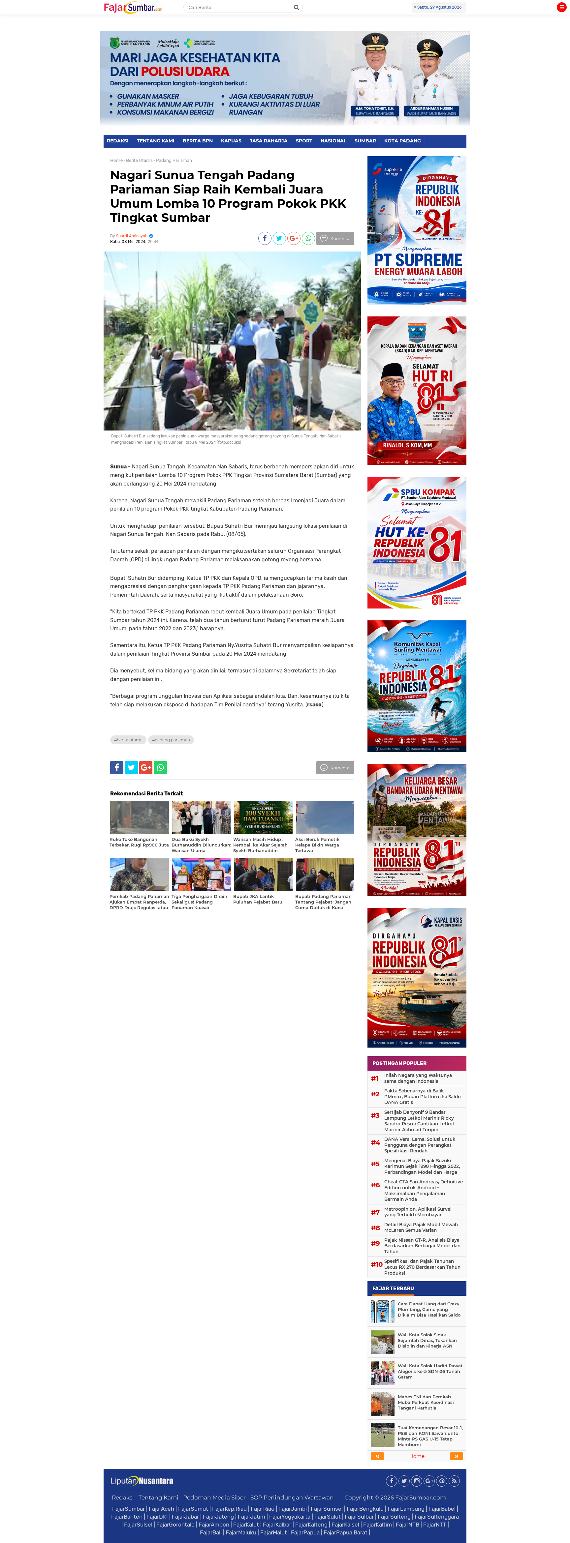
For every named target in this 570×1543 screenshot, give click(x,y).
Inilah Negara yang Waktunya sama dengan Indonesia (418, 1078)
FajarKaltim (377, 1524)
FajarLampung (406, 1508)
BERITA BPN (198, 141)
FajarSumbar (128, 1508)
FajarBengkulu (365, 1508)
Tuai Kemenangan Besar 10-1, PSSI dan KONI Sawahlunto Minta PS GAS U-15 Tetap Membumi (430, 1436)
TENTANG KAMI (155, 141)
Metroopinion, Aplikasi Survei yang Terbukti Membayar (418, 1212)
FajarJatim (251, 1516)
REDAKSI (118, 141)
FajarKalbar (277, 1524)
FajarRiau (262, 1508)
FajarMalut (273, 1532)
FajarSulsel (138, 1524)
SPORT (304, 141)
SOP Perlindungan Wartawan (292, 1497)
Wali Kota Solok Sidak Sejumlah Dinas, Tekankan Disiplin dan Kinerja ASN (427, 1340)
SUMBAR (365, 141)
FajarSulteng (394, 1516)
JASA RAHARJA (269, 141)
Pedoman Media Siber (214, 1497)
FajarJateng (218, 1516)
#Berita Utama (128, 739)
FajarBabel (442, 1508)
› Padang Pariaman (173, 160)
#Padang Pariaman (171, 739)
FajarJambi (292, 1508)
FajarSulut (327, 1516)
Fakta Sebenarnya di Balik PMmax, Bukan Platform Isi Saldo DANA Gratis (422, 1096)
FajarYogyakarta (289, 1516)
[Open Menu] (562, 7)
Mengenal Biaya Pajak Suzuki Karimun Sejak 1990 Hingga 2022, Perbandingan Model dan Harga (422, 1166)
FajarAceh (161, 1508)
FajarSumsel (327, 1508)
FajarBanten (126, 1516)
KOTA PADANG (402, 141)
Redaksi (123, 1497)
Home (116, 160)
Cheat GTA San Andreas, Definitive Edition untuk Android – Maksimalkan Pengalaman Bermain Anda (423, 1190)
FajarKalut (246, 1524)
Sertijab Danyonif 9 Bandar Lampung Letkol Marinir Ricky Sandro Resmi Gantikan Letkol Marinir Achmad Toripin (419, 1121)
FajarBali (211, 1532)
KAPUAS (231, 141)
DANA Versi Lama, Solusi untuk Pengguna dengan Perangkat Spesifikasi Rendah (420, 1145)
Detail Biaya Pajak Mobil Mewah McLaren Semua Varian (421, 1227)
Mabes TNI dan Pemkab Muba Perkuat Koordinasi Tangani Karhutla (426, 1402)
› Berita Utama (138, 160)
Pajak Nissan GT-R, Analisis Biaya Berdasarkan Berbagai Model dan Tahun (422, 1245)
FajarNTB (407, 1524)
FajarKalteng (311, 1524)
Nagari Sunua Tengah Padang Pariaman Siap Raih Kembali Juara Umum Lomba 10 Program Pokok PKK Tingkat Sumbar (228, 196)
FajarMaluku (241, 1532)
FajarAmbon (214, 1524)
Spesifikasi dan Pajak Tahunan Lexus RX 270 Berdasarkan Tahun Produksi (422, 1267)
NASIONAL (333, 141)
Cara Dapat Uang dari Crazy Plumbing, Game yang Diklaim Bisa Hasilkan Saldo (429, 1309)
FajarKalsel (345, 1524)
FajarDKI (157, 1516)
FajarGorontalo (175, 1524)
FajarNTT (434, 1524)
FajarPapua (305, 1532)
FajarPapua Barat (345, 1532)
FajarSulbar (359, 1516)
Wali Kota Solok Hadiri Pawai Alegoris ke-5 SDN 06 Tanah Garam (430, 1371)
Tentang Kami (158, 1497)
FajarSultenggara (437, 1516)
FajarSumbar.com (420, 1497)
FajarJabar (185, 1516)
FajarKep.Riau (229, 1508)
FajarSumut (193, 1508)
